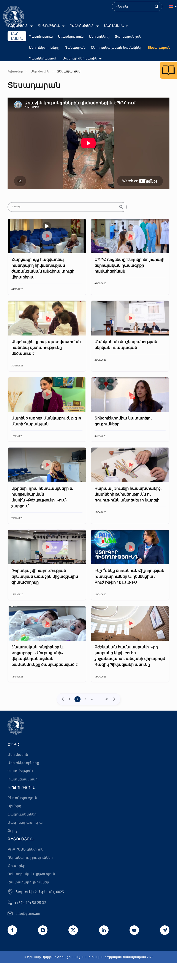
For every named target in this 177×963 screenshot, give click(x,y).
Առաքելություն (71, 36)
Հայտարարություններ (28, 882)
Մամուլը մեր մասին (80, 58)
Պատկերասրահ (43, 58)
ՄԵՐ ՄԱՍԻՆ (114, 25)
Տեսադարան (159, 47)
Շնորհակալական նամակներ (116, 47)
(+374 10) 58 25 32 (30, 902)
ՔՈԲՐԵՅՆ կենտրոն (25, 849)
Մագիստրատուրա (25, 822)
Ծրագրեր (16, 866)
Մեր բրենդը (99, 36)
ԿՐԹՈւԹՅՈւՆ (17, 25)
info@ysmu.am (28, 913)
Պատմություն (41, 36)
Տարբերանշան (128, 36)
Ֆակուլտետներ (22, 814)
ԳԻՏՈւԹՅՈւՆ (49, 25)
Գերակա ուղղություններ (30, 857)
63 (107, 699)
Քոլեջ (12, 831)
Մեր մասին (40, 71)
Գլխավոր (15, 71)
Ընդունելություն (22, 798)
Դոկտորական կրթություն (31, 874)
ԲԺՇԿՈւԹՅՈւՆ (82, 25)
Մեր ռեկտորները (44, 47)
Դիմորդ (14, 806)
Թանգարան (75, 47)
